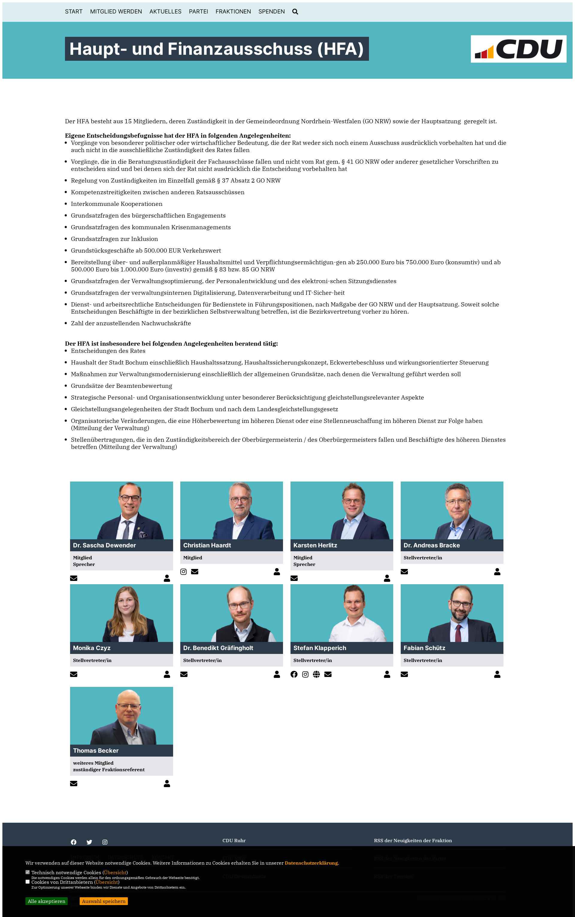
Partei (198, 11)
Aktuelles (165, 11)
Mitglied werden (116, 11)
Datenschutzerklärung (311, 863)
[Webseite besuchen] (318, 675)
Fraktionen (233, 11)
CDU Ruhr (234, 840)
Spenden (271, 11)
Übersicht (115, 872)
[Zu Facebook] (295, 675)
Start (74, 11)
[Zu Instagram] (185, 572)
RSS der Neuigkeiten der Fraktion (413, 840)
